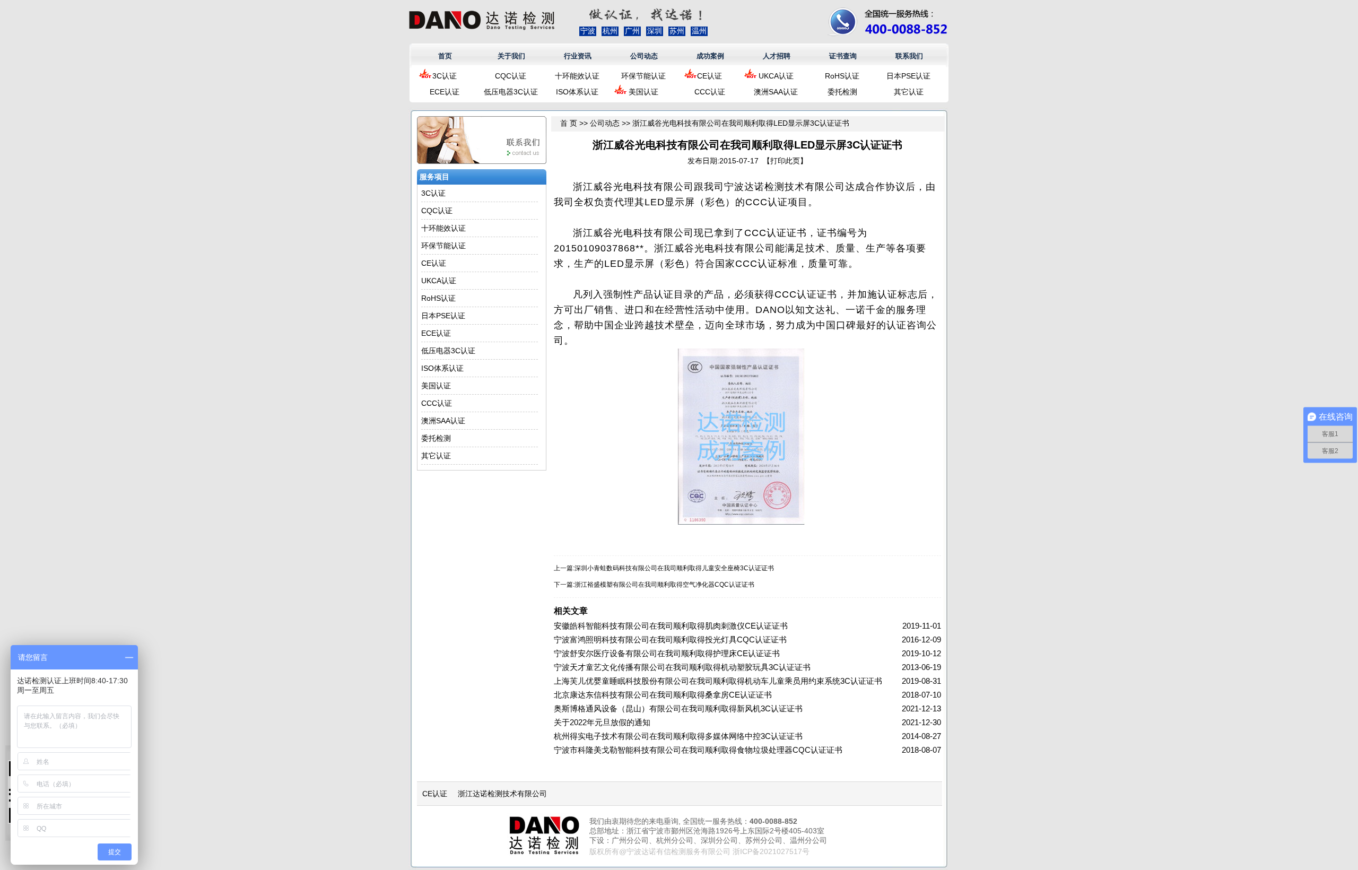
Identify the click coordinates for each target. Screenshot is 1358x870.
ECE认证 (444, 92)
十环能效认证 (577, 76)
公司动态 (644, 56)
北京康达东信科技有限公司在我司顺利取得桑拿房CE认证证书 (663, 694)
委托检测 (842, 92)
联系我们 (909, 56)
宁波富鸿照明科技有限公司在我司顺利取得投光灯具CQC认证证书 (670, 639)
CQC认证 (510, 76)
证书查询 (843, 56)
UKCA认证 (776, 76)
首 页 (568, 123)
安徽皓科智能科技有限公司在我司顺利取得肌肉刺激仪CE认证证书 (671, 625)
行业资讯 (577, 56)
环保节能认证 (643, 76)
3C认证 (444, 76)
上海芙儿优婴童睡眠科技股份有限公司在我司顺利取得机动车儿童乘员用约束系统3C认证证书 (718, 680)
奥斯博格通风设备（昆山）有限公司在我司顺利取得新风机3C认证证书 (678, 708)
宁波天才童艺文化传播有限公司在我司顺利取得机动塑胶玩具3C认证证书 (682, 667)
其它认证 (909, 92)
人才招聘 (776, 56)
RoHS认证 (842, 76)
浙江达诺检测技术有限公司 (502, 793)
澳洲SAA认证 (776, 92)
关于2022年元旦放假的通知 (602, 722)
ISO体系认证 (577, 92)
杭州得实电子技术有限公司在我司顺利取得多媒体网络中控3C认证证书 (678, 736)
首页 (445, 56)
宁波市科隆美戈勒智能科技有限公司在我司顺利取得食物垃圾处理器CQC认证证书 (698, 749)
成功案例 (710, 56)
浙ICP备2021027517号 (771, 851)
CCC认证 (709, 92)
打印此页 (785, 160)
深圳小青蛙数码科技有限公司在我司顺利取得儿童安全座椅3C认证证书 (674, 568)
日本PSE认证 (908, 76)
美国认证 (643, 92)
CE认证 (709, 76)
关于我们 (511, 56)
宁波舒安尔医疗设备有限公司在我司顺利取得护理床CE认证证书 (667, 653)
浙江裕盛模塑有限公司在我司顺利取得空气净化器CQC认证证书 (664, 584)
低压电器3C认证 (511, 92)
